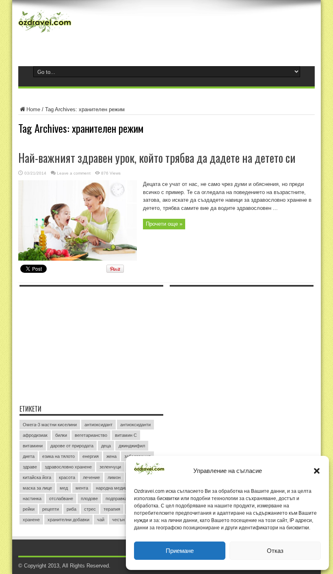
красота (67, 477)
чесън (118, 519)
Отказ (275, 550)
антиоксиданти (135, 424)
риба (71, 509)
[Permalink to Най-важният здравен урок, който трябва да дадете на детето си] (77, 259)
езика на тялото (58, 456)
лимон (114, 477)
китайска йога (37, 477)
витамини (33, 445)
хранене (31, 519)
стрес (90, 509)
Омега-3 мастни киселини (50, 424)
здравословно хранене (68, 466)
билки (61, 435)
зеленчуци (110, 466)
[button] (317, 471)
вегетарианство (91, 435)
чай (100, 519)
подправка (116, 498)
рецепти (50, 509)
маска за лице (37, 488)
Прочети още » (164, 224)
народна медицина (115, 488)
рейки (29, 509)
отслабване (61, 498)
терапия (112, 509)
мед (64, 488)
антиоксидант (98, 424)
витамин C (126, 435)
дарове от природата (71, 445)
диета (29, 456)
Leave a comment (74, 173)
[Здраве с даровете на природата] (44, 32)
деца (106, 445)
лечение (91, 477)
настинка (32, 498)
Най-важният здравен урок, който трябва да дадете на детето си (157, 157)
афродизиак (35, 435)
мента (82, 488)
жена (111, 456)
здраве (30, 466)
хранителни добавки (68, 519)
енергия (90, 456)
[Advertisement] (80, 341)
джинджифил (132, 445)
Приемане (180, 550)
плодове (89, 498)
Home (33, 109)
